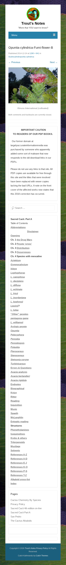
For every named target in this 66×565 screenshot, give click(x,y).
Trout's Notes (33, 23)
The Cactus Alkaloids (21, 520)
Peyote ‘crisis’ (24, 244)
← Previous (14, 62)
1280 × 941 (34, 53)
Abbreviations (18, 227)
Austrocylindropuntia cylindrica (21, 57)
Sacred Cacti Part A (20, 512)
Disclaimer (33, 231)
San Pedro (16, 516)
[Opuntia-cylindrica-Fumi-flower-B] (33, 85)
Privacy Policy (18, 504)
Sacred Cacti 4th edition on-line (26, 508)
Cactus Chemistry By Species (26, 500)
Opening (15, 235)
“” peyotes (19, 314)
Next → (54, 62)
